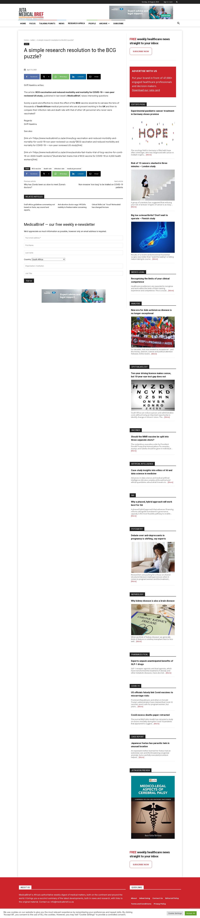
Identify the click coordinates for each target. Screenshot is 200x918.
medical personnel (74, 169)
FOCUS (32, 23)
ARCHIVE (103, 23)
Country (27, 259)
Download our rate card (146, 90)
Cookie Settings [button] (175, 913)
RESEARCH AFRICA (76, 23)
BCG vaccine (36, 169)
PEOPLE (92, 23)
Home (26, 40)
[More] (149, 154)
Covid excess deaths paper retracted (150, 715)
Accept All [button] (190, 913)
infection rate (59, 169)
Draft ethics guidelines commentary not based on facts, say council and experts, (39, 207)
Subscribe (118, 23)
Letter (32, 40)
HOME (23, 23)
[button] (178, 23)
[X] (177, 2)
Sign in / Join (168, 2)
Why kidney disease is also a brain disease (153, 601)
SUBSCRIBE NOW (141, 51)
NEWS (61, 23)
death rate (48, 169)
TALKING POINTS (47, 23)
